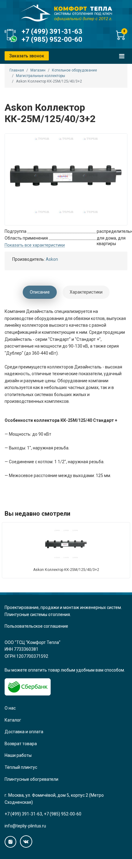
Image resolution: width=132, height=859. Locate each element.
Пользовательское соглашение (36, 626)
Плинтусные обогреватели (31, 779)
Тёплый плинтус (21, 767)
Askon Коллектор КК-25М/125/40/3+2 (66, 570)
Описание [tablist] (40, 292)
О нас (10, 708)
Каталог (13, 720)
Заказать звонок (26, 55)
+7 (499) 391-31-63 (51, 31)
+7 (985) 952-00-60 (51, 39)
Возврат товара (21, 743)
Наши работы (18, 755)
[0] (120, 38)
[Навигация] (121, 56)
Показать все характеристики (35, 245)
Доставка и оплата (24, 731)
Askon (52, 259)
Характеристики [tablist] (86, 292)
